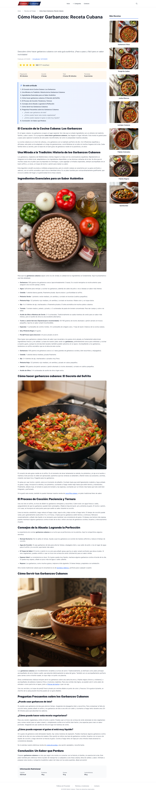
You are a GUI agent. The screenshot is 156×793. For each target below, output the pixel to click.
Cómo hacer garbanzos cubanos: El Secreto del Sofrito (41, 98)
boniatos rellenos (63, 568)
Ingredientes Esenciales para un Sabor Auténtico (39, 95)
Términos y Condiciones (82, 786)
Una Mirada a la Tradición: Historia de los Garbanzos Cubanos (43, 92)
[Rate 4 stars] (30, 65)
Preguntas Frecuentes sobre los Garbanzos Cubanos (40, 109)
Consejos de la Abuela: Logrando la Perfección (38, 104)
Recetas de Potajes (30, 11)
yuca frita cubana (71, 493)
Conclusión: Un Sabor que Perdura (34, 121)
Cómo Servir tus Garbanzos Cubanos (35, 107)
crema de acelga (52, 745)
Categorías (77, 3)
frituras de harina (53, 684)
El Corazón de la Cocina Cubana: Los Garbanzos (39, 89)
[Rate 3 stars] (27, 65)
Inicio (68, 3)
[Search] (136, 3)
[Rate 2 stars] (23, 65)
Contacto (86, 3)
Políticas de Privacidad (63, 786)
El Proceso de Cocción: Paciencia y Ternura (37, 101)
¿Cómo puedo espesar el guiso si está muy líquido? (42, 118)
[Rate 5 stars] (33, 65)
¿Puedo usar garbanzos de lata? (35, 112)
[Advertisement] (62, 34)
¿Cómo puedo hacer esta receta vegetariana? (40, 115)
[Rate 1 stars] (20, 65)
